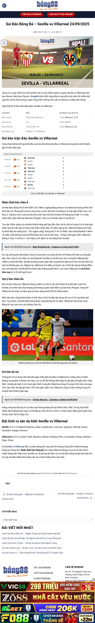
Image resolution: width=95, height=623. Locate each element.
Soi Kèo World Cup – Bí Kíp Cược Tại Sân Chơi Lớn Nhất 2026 (31, 548)
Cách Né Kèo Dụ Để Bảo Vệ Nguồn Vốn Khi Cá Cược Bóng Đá (31, 538)
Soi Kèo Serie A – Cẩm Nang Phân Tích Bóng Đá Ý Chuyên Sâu (32, 552)
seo (60, 32)
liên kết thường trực (69, 473)
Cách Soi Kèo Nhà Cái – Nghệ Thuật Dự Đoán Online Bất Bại (31, 533)
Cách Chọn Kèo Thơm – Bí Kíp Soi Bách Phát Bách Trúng (29, 543)
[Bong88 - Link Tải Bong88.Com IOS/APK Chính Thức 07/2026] (47, 5)
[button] (4, 5)
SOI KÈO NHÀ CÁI (46, 473)
